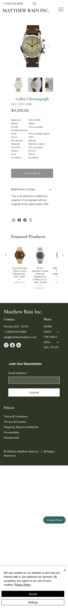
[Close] (62, 572)
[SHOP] (58, 332)
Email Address (18, 373)
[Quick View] (19, 255)
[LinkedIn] (18, 345)
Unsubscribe (11, 437)
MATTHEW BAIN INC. (25, 10)
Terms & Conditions (16, 416)
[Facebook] (19, 220)
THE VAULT (51, 337)
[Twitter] (30, 220)
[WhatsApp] (13, 220)
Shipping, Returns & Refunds (21, 427)
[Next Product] (63, 255)
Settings (33, 602)
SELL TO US (51, 347)
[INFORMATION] (58, 342)
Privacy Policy (22, 584)
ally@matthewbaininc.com (20, 337)
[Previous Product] (6, 255)
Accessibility (11, 432)
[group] (34, 268)
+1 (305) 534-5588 (15, 331)
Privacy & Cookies (15, 421)
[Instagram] (6, 345)
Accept (33, 594)
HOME (48, 326)
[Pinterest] (24, 220)
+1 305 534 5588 (12, 3)
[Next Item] (48, 46)
